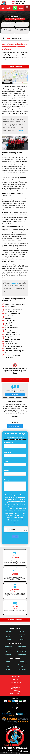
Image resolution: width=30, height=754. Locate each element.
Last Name (8, 452)
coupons (15, 283)
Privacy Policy (12, 724)
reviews (19, 130)
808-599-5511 (20, 1)
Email (6, 471)
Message (8, 480)
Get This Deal (15, 394)
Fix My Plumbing (15, 67)
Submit (15, 536)
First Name (8, 443)
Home (8, 38)
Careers (19, 724)
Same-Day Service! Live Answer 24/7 (15, 18)
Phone (6, 461)
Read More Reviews (15, 426)
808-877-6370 (20, 3)
